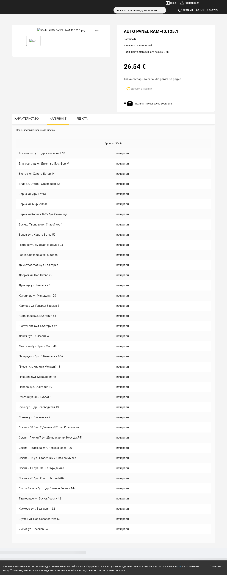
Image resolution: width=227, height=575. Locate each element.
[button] (33, 41)
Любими (188, 9)
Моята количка (209, 9)
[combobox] (140, 10)
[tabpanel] (113, 334)
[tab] (27, 119)
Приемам (215, 566)
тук (179, 566)
